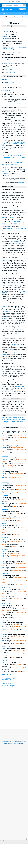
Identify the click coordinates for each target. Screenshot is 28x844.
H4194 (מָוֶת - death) (7, 49)
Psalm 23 (16, 330)
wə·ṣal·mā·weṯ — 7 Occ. (8, 687)
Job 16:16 (4, 482)
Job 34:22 (19, 254)
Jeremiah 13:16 (14, 155)
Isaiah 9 (13, 337)
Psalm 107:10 (5, 587)
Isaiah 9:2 (10, 228)
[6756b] (2, 378)
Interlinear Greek (6, 417)
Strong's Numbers (6, 419)
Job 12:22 (7, 144)
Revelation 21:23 (21, 386)
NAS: (3, 435)
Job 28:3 (20, 144)
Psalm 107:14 (10, 157)
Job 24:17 (14, 144)
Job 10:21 (10, 169)
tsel (6, 63)
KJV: (2, 437)
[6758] (26, 378)
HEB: (3, 432)
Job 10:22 (4, 456)
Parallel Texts (15, 423)
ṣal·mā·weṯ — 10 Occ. (8, 685)
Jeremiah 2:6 (18, 162)
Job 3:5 (4, 218)
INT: (2, 441)
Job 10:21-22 (11, 218)
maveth (12, 63)
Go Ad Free (3, 840)
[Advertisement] (14, 719)
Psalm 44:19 (5, 286)
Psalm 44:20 (12, 164)
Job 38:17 (6, 173)
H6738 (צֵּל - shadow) (17, 47)
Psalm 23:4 (4, 164)
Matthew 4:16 (9, 311)
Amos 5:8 (19, 142)
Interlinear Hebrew (18, 417)
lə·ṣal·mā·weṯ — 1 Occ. (8, 683)
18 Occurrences (6, 674)
